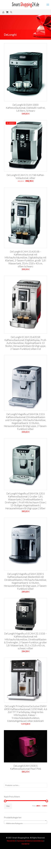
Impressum (20, 841)
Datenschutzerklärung (34, 841)
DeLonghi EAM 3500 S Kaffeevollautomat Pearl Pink (25, 767)
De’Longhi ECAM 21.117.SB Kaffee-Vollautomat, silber (25, 176)
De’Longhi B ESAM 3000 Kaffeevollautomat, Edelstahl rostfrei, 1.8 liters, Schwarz (25, 107)
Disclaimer (26, 844)
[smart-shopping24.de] (25, 4)
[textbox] (25, 823)
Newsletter (11, 841)
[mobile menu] (48, 5)
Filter (8, 806)
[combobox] (25, 822)
